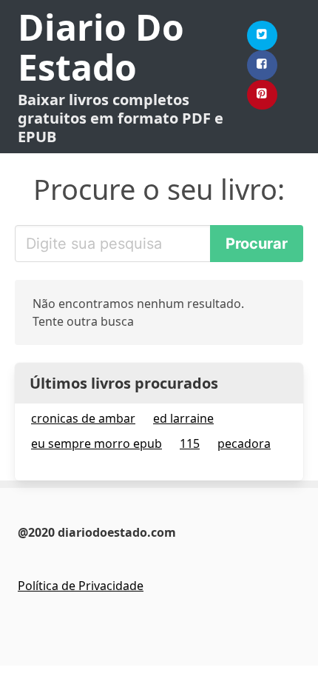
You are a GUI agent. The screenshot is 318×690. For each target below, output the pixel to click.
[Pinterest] (262, 95)
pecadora (244, 443)
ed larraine (183, 418)
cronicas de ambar (83, 418)
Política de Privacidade (80, 585)
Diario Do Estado (101, 47)
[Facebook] (262, 65)
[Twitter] (262, 35)
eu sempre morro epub (96, 443)
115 (190, 443)
